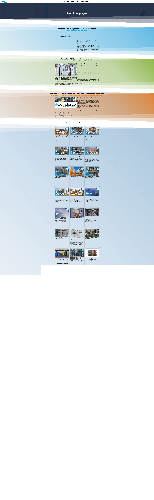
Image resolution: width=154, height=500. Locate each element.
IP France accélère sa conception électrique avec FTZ (60, 177)
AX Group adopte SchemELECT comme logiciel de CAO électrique (76, 136)
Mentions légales (2, 497)
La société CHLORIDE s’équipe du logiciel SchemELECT (62, 443)
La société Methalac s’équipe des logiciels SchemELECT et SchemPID (76, 401)
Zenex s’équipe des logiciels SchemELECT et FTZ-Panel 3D (60, 402)
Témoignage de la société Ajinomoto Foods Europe (91, 217)
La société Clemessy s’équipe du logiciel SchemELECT (92, 442)
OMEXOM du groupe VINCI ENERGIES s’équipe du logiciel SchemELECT (91, 401)
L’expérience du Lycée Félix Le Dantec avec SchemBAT (76, 197)
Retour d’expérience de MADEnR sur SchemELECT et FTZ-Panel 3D (76, 279)
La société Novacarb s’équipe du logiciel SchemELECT (92, 419)
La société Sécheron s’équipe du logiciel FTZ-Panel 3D (92, 280)
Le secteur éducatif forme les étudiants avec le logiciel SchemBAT (61, 379)
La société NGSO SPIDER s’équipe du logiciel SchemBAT (91, 357)
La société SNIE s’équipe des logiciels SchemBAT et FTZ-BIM (76, 360)
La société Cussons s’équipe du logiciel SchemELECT (61, 421)
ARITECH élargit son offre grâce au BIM (77, 176)
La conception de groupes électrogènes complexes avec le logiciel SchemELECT (61, 259)
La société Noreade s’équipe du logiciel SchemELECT (61, 462)
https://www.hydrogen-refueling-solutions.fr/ (82, 85)
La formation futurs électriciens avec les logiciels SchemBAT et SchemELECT (61, 136)
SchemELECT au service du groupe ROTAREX (76, 157)
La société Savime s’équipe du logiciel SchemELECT (76, 438)
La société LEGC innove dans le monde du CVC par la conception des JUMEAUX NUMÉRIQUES (92, 299)
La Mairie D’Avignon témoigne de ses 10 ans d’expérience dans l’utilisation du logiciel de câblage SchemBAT (77, 340)
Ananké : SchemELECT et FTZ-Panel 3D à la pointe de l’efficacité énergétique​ (61, 280)
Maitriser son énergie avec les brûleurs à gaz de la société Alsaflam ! (61, 238)
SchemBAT (83, 98)
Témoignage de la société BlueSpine (76, 217)
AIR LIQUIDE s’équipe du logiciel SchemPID (60, 320)
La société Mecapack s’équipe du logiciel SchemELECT (77, 422)
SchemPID (82, 69)
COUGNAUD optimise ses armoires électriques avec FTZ (91, 136)
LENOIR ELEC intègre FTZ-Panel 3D (91, 258)
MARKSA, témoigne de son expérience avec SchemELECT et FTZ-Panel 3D (91, 461)
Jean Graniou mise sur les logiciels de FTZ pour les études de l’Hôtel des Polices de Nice (91, 157)
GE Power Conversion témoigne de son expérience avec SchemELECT (76, 464)
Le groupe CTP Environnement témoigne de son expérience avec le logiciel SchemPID (61, 342)
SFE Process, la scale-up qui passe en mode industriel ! (76, 239)
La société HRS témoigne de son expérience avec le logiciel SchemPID (76, 299)
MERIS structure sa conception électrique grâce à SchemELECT (60, 197)
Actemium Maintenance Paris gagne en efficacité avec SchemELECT (92, 177)
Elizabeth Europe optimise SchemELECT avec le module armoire (92, 381)
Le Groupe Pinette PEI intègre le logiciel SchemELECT (77, 382)
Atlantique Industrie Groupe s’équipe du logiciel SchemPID (61, 299)
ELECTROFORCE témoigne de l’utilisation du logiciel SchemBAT (60, 360)
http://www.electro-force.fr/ (80, 115)
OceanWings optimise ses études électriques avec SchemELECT (90, 197)
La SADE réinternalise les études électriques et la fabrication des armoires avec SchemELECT (75, 258)
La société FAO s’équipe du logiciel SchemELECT (91, 238)
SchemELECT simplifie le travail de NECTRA (60, 157)
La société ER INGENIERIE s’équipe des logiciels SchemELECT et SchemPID (76, 320)
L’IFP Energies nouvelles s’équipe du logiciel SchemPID (91, 320)
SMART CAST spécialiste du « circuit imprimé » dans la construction (91, 340)
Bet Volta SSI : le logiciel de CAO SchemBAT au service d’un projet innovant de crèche (60, 218)
